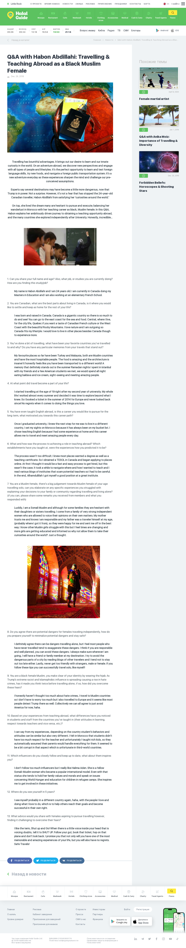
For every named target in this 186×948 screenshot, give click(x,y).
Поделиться (22, 861)
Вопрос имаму (87, 30)
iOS (177, 30)
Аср (45, 30)
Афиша (79, 4)
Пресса (79, 914)
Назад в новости (29, 874)
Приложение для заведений (46, 919)
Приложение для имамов (45, 924)
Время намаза (52, 4)
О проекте (36, 4)
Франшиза (98, 919)
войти (176, 3)
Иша (68, 30)
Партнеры (98, 914)
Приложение (105, 4)
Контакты (135, 4)
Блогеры (135, 30)
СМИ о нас (81, 919)
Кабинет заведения (42, 914)
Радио (111, 30)
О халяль (11, 914)
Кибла (101, 30)
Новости (68, 4)
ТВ (118, 30)
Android (164, 30)
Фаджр (10, 30)
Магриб (56, 30)
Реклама (90, 4)
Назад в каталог (21, 40)
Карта (147, 4)
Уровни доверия (15, 919)
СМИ (125, 30)
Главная (97, 40)
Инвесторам (99, 909)
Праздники (121, 4)
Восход (22, 30)
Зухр (34, 30)
